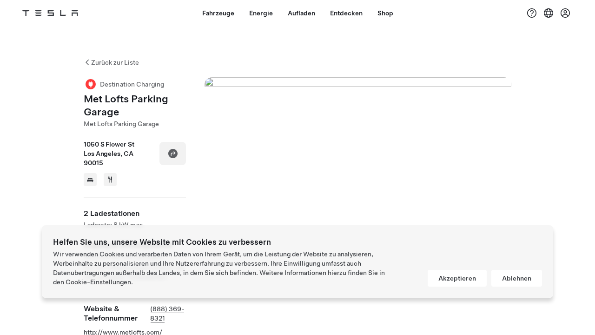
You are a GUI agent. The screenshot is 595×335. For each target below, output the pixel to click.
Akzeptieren (457, 278)
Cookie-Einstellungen (98, 282)
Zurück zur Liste (115, 62)
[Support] (531, 13)
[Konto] (565, 13)
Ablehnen (516, 278)
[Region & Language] (548, 13)
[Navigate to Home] (50, 13)
